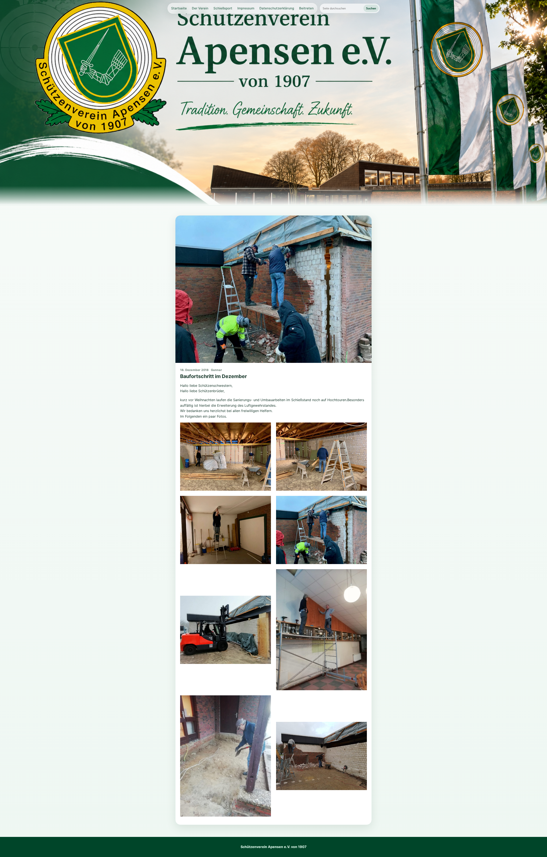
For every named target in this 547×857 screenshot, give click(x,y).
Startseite (179, 8)
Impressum (245, 8)
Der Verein (200, 8)
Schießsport (222, 8)
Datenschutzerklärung (276, 8)
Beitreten (306, 8)
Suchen (371, 8)
